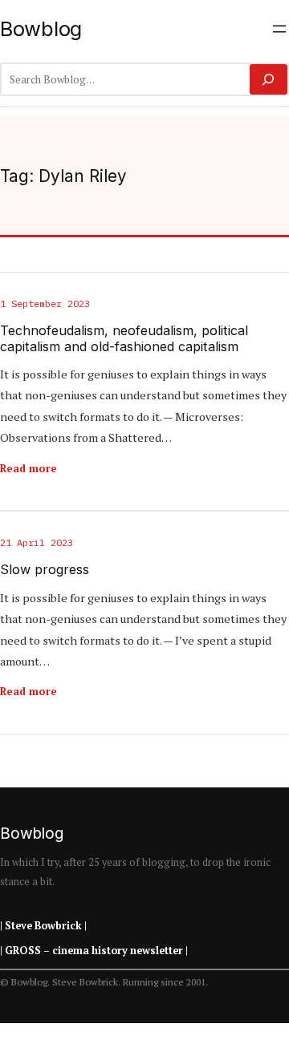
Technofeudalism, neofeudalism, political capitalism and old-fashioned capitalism (124, 338)
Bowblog (41, 28)
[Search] (268, 79)
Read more (28, 468)
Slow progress (44, 569)
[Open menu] (279, 28)
